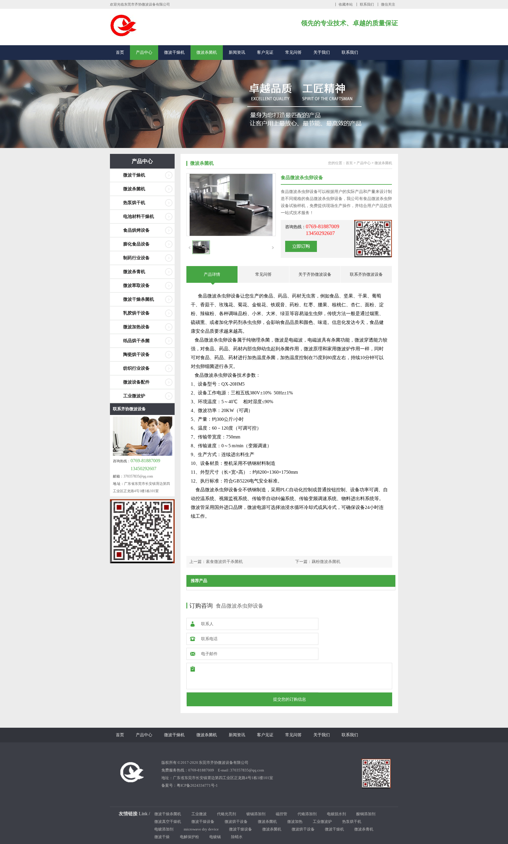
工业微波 (199, 814)
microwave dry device (201, 829)
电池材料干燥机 (138, 216)
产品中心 (144, 52)
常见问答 (293, 52)
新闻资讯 (237, 52)
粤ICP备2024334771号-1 (197, 785)
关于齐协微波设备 (314, 274)
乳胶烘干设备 (136, 313)
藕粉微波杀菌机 (326, 561)
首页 (120, 52)
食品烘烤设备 (136, 230)
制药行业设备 (136, 257)
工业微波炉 (134, 396)
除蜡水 (237, 837)
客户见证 (265, 52)
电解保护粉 (189, 837)
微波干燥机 (174, 52)
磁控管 (281, 814)
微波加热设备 (136, 327)
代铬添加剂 (307, 814)
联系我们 (367, 4)
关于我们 (321, 52)
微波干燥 (162, 837)
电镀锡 (215, 837)
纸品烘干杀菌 (136, 340)
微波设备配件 (136, 382)
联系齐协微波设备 (129, 409)
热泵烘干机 (134, 202)
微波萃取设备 (136, 285)
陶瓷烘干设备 (136, 354)
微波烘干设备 (236, 821)
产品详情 (212, 274)
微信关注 (388, 4)
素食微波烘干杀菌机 (224, 561)
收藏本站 (346, 4)
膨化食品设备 (136, 244)
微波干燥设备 (202, 821)
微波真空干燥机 (167, 821)
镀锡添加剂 (255, 814)
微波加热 (295, 821)
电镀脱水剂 (336, 814)
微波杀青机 (134, 271)
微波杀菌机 (206, 52)
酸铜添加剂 (365, 814)
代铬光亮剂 (226, 814)
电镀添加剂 (163, 829)
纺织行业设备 (136, 368)
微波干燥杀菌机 (138, 299)
